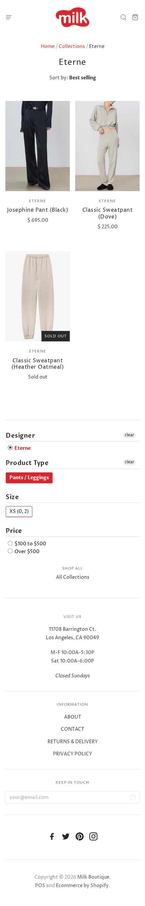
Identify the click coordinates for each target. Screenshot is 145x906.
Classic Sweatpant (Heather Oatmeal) (37, 364)
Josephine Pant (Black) (37, 210)
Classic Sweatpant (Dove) (107, 213)
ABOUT (72, 717)
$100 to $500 (29, 544)
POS (40, 885)
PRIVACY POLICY (72, 754)
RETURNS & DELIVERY (73, 742)
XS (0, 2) (19, 511)
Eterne (37, 201)
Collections (72, 46)
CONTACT (72, 729)
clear (129, 435)
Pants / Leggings (29, 477)
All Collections (72, 577)
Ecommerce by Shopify (82, 885)
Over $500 (26, 551)
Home (48, 46)
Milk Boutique (93, 877)
